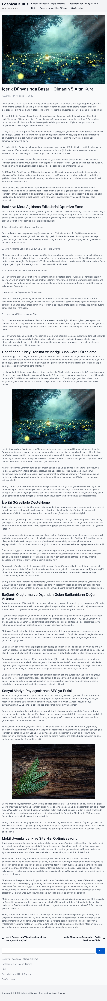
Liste (33, 8)
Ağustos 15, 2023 (24, 95)
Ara (100, 950)
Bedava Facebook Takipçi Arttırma (48, 3)
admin (7, 95)
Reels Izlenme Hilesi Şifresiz (53, 8)
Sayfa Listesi (77, 8)
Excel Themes (58, 993)
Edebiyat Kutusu (16, 4)
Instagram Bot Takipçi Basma (83, 3)
